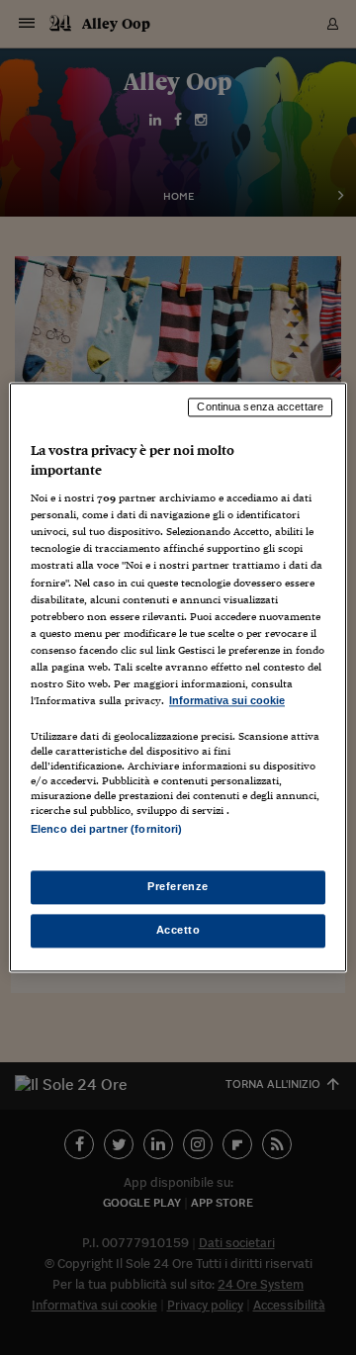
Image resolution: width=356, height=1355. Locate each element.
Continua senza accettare (260, 406)
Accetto (178, 931)
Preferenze (178, 887)
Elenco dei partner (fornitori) (106, 829)
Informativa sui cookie (227, 700)
